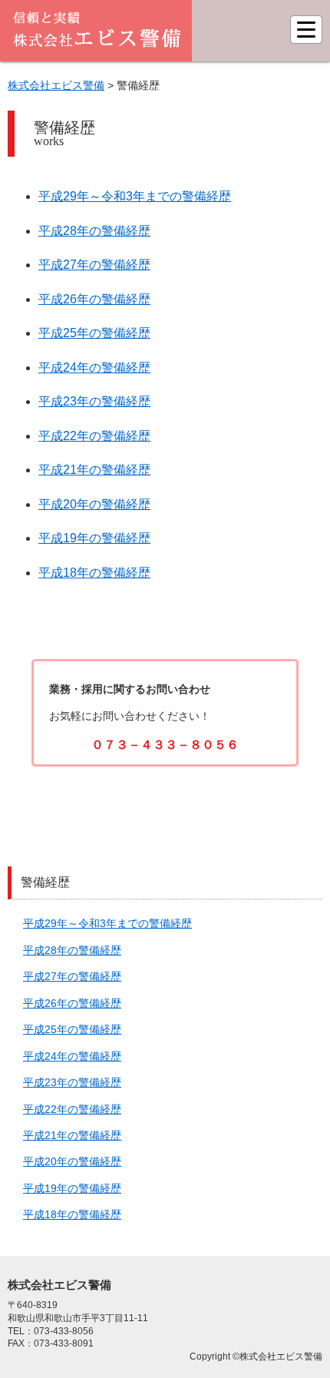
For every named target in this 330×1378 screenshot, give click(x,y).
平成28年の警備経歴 (94, 230)
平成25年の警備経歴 (94, 333)
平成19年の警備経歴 (94, 538)
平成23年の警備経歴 (94, 401)
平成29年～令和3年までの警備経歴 (134, 196)
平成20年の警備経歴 (94, 504)
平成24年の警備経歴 (94, 367)
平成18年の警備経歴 (94, 572)
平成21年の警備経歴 (94, 469)
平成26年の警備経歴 (94, 299)
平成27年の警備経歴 (94, 264)
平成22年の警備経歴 (94, 435)
